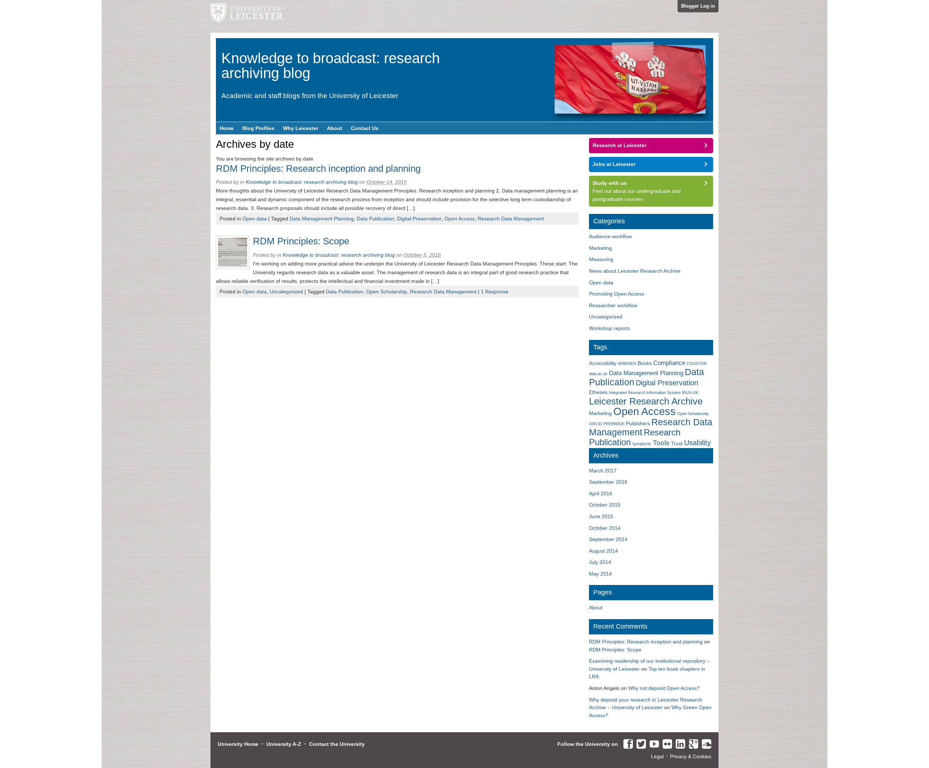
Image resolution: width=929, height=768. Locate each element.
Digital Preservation (419, 219)
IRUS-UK (690, 392)
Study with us (610, 183)
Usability (697, 443)
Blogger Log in (698, 6)
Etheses (598, 392)
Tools (661, 443)
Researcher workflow (613, 305)
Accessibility (603, 363)
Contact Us (364, 128)
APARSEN (627, 363)
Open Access (460, 219)
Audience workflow (610, 236)
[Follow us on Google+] (691, 744)
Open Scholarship (386, 291)
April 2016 (600, 493)
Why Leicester (300, 128)
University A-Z (283, 744)
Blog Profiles (258, 128)
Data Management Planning (322, 219)
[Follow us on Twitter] (639, 744)
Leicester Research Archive (646, 401)
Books (645, 363)
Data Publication (375, 219)
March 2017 (603, 471)
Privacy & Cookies (690, 756)
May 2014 (600, 574)
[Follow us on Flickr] (665, 744)
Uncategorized (286, 291)
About (334, 128)
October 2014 (605, 528)
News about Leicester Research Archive (634, 271)
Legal (657, 756)
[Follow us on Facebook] (626, 744)
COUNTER (697, 363)
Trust (677, 443)
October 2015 (605, 505)
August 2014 (603, 551)
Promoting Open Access (616, 294)
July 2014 (600, 562)
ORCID (595, 424)
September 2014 (608, 539)
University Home (238, 744)
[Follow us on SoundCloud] (704, 744)
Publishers (638, 423)
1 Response (494, 291)
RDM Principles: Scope (301, 241)
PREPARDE (614, 424)
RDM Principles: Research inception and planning (318, 168)
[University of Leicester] (246, 16)
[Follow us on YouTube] (652, 744)
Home (227, 128)
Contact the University (337, 744)
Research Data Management (511, 219)
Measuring (601, 259)
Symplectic (641, 444)
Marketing (600, 248)
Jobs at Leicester (614, 164)
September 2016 (608, 482)
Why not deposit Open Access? (664, 688)
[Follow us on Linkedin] (678, 744)
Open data (254, 219)
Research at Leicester (619, 145)
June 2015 (601, 516)
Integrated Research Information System (644, 392)
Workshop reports (609, 328)
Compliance (669, 362)
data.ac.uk (598, 373)
